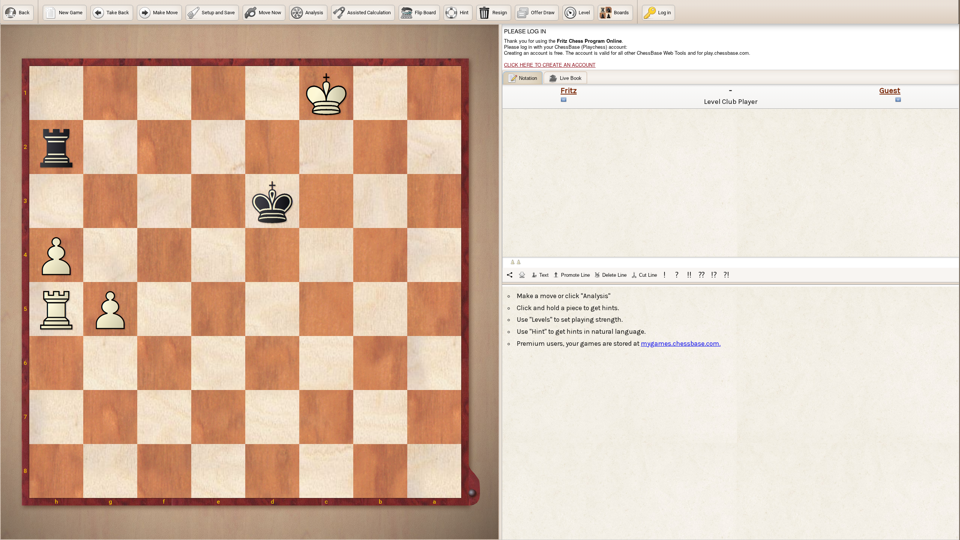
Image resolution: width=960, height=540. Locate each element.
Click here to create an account (550, 64)
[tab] (522, 77)
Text (544, 275)
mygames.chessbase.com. (681, 343)
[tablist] (731, 177)
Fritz (569, 90)
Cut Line (648, 275)
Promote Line (575, 275)
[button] (18, 13)
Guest (889, 90)
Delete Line (614, 275)
